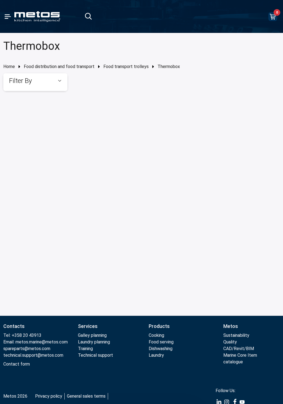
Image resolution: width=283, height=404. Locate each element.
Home (9, 66)
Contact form (16, 364)
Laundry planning (94, 342)
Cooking (156, 335)
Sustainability (236, 335)
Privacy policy (48, 396)
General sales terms (86, 396)
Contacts (14, 326)
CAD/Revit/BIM (238, 348)
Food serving (161, 342)
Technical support (95, 355)
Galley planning (92, 335)
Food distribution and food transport (59, 66)
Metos (230, 326)
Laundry (156, 355)
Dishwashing (160, 348)
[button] (35, 81)
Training (85, 348)
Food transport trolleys (126, 66)
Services (88, 326)
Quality (230, 342)
